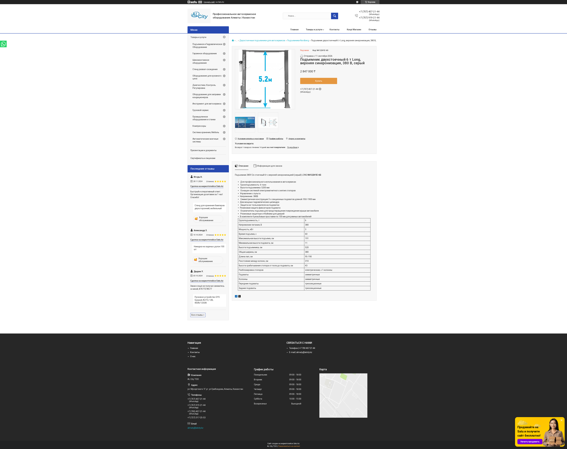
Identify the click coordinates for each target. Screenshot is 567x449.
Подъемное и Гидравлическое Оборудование (207, 45)
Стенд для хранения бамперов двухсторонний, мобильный (210, 207)
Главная (294, 29)
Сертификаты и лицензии (202, 158)
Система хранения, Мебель (206, 132)
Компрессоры (199, 126)
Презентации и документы (203, 150)
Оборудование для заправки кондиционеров (207, 96)
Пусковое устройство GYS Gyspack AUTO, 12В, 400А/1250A (207, 300)
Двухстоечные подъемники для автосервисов (262, 40)
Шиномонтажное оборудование (201, 61)
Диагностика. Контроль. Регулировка (204, 86)
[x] (239, 297)
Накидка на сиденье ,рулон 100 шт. (209, 248)
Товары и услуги (314, 29)
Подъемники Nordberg (298, 40)
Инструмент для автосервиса (207, 104)
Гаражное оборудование (205, 53)
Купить (318, 81)
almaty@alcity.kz (195, 428)
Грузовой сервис (201, 110)
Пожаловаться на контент (289, 446)
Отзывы (373, 29)
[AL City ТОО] (199, 16)
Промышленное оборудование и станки (204, 118)
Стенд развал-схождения (205, 69)
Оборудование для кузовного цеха (207, 77)
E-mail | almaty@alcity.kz (300, 352)
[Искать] (334, 16)
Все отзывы (197, 315)
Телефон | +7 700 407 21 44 (302, 348)
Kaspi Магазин (354, 29)
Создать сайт (209, 2)
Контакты (334, 29)
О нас (192, 356)
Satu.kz (297, 444)
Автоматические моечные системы (205, 140)
